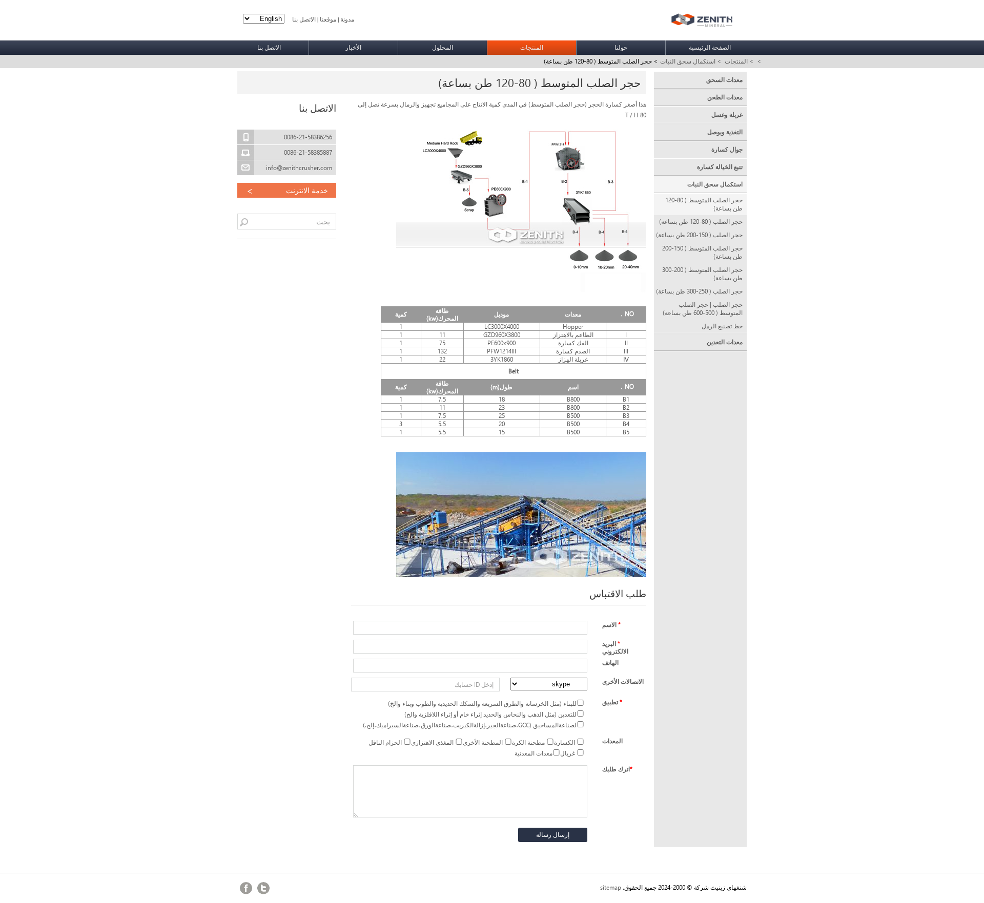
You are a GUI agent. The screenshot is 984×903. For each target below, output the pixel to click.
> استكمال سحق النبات (690, 61)
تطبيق (612, 702)
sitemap (610, 887)
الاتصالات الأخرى (623, 681)
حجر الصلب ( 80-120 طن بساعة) (700, 221)
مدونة (347, 19)
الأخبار (353, 47)
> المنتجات (739, 61)
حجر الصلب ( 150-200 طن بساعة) (699, 235)
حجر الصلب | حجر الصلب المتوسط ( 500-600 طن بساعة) (702, 309)
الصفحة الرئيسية (710, 47)
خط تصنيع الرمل (722, 326)
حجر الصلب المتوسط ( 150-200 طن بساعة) (702, 252)
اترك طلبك (617, 769)
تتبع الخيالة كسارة (719, 167)
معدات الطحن (724, 97)
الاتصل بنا (304, 19)
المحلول (442, 47)
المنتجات (531, 47)
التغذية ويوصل (724, 132)
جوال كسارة (726, 149)
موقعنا (328, 19)
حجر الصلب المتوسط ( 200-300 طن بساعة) (702, 274)
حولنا (620, 47)
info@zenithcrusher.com (299, 168)
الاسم (611, 624)
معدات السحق (724, 79)
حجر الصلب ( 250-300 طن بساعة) (699, 291)
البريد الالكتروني (615, 647)
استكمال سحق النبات (714, 184)
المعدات (612, 741)
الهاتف (610, 662)
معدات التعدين (724, 342)
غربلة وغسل (726, 114)
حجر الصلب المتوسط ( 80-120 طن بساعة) (703, 204)
